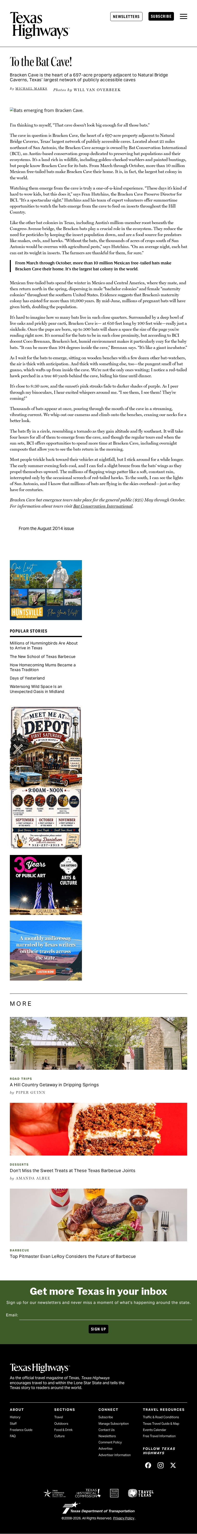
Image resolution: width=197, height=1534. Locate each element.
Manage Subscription (113, 1424)
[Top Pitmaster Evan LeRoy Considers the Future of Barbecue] (98, 1240)
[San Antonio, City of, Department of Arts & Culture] (46, 913)
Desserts (19, 1164)
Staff (13, 1424)
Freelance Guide (21, 1430)
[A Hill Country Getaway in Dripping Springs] (98, 1068)
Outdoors (61, 1424)
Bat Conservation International (102, 506)
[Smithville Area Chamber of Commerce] (46, 847)
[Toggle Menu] (183, 16)
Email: (12, 1315)
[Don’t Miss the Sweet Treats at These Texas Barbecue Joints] (98, 1154)
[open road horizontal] (46, 979)
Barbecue (19, 1250)
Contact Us (106, 1430)
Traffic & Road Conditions (161, 1417)
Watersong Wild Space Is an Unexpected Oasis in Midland (37, 689)
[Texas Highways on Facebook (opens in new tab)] (148, 1465)
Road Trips (21, 1079)
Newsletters (126, 16)
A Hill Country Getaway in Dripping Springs (54, 1084)
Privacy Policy (123, 1518)
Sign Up (98, 1329)
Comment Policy (110, 1442)
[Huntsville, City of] (46, 618)
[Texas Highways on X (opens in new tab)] (173, 1465)
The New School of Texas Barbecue (43, 656)
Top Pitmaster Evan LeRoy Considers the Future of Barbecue (73, 1256)
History (15, 1417)
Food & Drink (63, 1430)
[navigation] (183, 16)
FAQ (13, 1436)
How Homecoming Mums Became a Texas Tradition (43, 667)
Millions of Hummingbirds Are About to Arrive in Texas (44, 646)
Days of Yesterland (27, 678)
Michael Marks (31, 88)
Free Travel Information (159, 1436)
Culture (59, 1436)
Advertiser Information (114, 1455)
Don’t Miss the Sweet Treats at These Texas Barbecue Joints (72, 1170)
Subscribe (161, 16)
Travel (58, 1417)
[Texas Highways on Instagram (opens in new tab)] (160, 1465)
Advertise (105, 1449)
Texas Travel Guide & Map (161, 1424)
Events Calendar (154, 1430)
